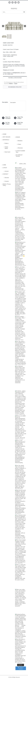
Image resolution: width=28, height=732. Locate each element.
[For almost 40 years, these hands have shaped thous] (20, 229)
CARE (4, 165)
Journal (6, 171)
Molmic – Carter (13, 83)
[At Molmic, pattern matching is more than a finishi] (20, 402)
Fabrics (6, 143)
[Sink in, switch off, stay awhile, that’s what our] (20, 576)
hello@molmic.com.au (18, 72)
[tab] (15, 77)
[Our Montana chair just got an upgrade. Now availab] (20, 526)
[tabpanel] (15, 82)
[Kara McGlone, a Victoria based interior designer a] (20, 651)
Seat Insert (7, 152)
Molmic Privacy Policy (7, 184)
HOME (4, 134)
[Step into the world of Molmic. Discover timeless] (20, 502)
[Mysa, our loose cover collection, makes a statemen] (20, 278)
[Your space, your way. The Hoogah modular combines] (20, 303)
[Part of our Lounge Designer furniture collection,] (20, 551)
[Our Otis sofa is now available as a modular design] (20, 353)
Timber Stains (6, 147)
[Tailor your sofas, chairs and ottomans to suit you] (20, 601)
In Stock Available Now (20, 151)
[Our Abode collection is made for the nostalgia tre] (20, 179)
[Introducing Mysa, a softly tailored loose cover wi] (20, 626)
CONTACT (5, 174)
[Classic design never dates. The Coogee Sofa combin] (20, 328)
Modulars (20, 140)
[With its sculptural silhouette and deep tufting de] (20, 204)
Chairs (19, 144)
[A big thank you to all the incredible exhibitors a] (20, 254)
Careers (7, 181)
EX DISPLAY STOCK (19, 155)
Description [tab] (5, 102)
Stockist (7, 177)
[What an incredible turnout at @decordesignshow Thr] (20, 427)
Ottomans (20, 148)
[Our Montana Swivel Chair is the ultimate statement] (20, 378)
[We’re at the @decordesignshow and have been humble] (20, 452)
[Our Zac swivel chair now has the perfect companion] (20, 477)
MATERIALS (6, 139)
